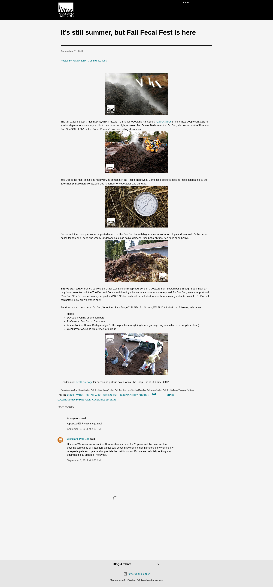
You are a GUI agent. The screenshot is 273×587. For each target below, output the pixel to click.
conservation (75, 395)
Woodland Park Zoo (78, 439)
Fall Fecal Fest (163, 121)
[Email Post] (154, 395)
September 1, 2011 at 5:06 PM (84, 460)
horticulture (110, 395)
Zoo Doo (144, 395)
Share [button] (170, 395)
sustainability (128, 395)
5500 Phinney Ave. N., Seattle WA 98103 (93, 399)
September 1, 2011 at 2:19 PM (84, 429)
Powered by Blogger (138, 573)
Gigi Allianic (92, 395)
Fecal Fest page (83, 382)
